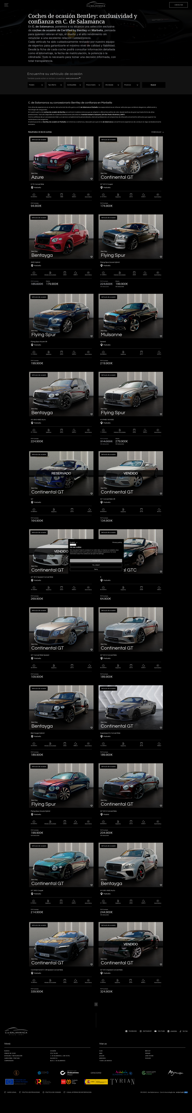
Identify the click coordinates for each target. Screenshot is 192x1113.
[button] (73, 542)
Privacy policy (117, 542)
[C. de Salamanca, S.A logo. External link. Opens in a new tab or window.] (73, 545)
